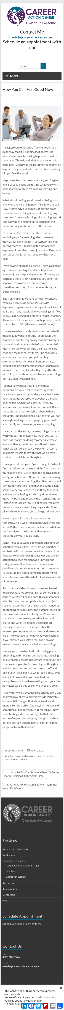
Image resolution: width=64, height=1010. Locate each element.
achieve (12, 755)
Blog (4, 900)
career (20, 755)
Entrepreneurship (16, 876)
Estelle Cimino (15, 750)
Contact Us (8, 894)
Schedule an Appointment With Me (22, 923)
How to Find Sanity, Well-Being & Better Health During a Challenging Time (30, 773)
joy (39, 755)
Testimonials (9, 888)
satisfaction (11, 759)
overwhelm (48, 755)
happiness (31, 755)
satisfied (23, 759)
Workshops (8, 855)
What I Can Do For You (15, 849)
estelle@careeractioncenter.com (32, 37)
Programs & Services (13, 860)
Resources (8, 883)
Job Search (12, 871)
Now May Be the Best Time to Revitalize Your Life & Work (29, 786)
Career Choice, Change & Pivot (23, 865)
